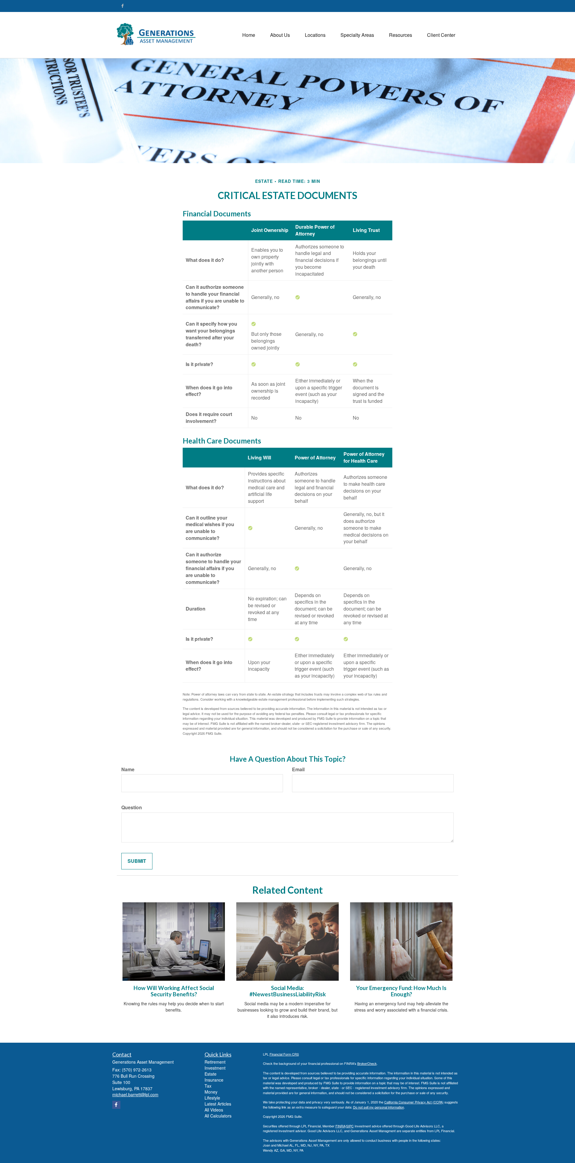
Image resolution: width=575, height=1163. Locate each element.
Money (211, 1092)
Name (127, 769)
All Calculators (218, 1116)
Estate (211, 1074)
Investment (215, 1068)
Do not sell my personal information (378, 1107)
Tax (208, 1086)
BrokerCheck (367, 1063)
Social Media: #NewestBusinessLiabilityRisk (287, 991)
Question (131, 807)
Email (298, 769)
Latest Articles (218, 1104)
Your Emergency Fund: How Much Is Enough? (401, 991)
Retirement (215, 1062)
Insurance (214, 1080)
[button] (280, 35)
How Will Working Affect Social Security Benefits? (174, 991)
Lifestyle (212, 1098)
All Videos (214, 1110)
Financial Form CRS (284, 1054)
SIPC (350, 1125)
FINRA (340, 1125)
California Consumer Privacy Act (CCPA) (414, 1102)
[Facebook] (122, 6)
